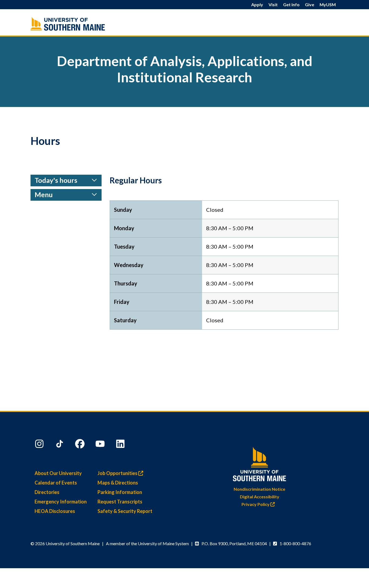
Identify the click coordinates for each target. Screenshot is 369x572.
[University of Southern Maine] (260, 463)
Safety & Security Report (125, 511)
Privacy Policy (255, 504)
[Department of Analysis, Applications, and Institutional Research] (79, 24)
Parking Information (120, 492)
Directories (47, 492)
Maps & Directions (118, 483)
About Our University (58, 473)
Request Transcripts (120, 502)
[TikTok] (60, 445)
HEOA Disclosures (55, 511)
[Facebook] (80, 445)
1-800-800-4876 (295, 543)
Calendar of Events (56, 483)
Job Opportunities (118, 473)
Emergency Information (61, 502)
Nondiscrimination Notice (259, 489)
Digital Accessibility (259, 496)
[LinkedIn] (121, 445)
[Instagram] (40, 445)
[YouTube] (100, 445)
